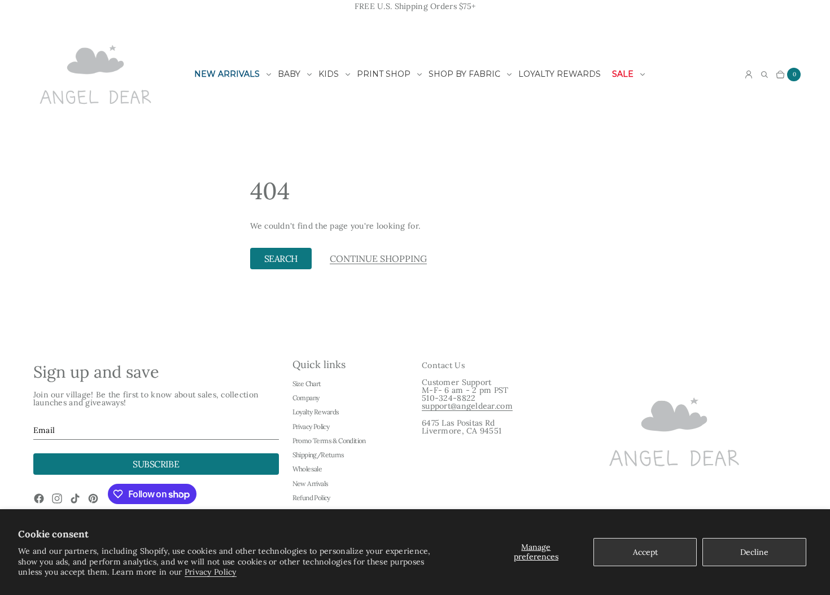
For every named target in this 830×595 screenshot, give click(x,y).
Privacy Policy (211, 572)
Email (44, 430)
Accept (645, 552)
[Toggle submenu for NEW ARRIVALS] (268, 74)
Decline (754, 552)
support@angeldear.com (467, 406)
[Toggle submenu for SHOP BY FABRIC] (509, 74)
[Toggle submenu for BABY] (309, 74)
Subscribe (156, 464)
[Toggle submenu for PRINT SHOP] (419, 74)
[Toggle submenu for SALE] (642, 74)
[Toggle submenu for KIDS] (347, 74)
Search (281, 258)
